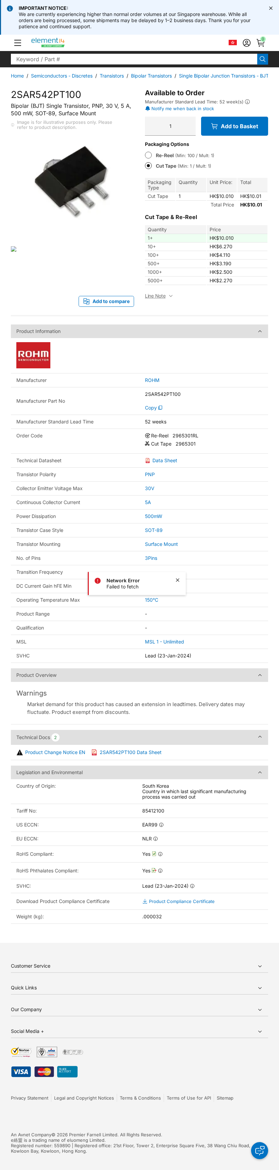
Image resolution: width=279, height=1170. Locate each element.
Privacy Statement (29, 1098)
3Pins (151, 558)
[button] (18, 43)
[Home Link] (60, 43)
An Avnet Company (31, 1134)
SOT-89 (154, 530)
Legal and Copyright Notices (84, 1098)
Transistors (112, 76)
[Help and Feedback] (259, 1150)
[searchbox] (134, 59)
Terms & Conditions (140, 1098)
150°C (151, 600)
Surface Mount (161, 544)
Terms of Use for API (189, 1098)
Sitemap (225, 1098)
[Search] (262, 59)
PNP (150, 474)
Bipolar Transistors (151, 76)
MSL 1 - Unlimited (164, 642)
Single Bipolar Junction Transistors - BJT (224, 76)
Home (17, 76)
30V (149, 488)
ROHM (152, 380)
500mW (153, 516)
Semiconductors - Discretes (62, 76)
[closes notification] (271, 8)
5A (148, 502)
